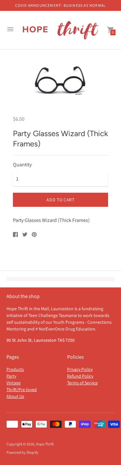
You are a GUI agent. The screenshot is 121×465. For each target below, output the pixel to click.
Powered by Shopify (22, 452)
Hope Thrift (45, 444)
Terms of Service (82, 383)
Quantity (22, 165)
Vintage (13, 383)
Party (11, 376)
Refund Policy (80, 376)
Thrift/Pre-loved (21, 389)
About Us (15, 396)
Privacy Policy (80, 369)
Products (15, 369)
